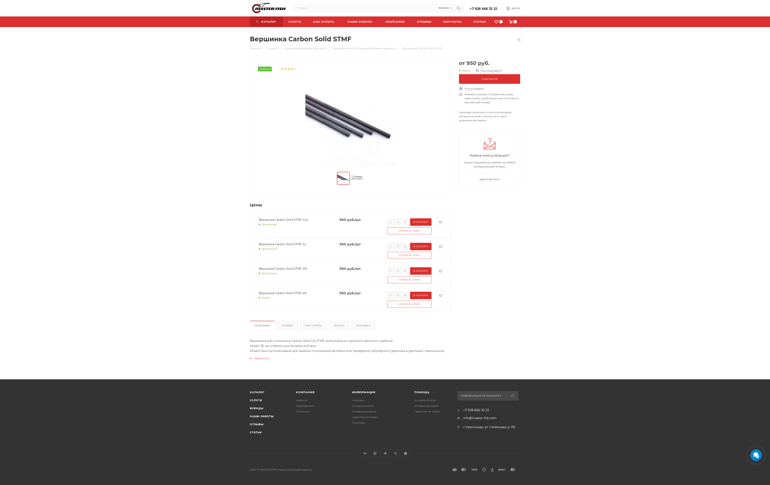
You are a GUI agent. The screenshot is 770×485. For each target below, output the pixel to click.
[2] (285, 69)
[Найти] (458, 8)
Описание (262, 325)
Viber (395, 453)
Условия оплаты (363, 405)
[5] (295, 69)
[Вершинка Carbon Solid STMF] (350, 122)
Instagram (375, 453)
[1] (282, 69)
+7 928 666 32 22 (483, 9)
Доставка (363, 325)
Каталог (257, 392)
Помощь (421, 392)
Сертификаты (305, 405)
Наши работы (262, 416)
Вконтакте (364, 453)
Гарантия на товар (364, 417)
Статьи (256, 432)
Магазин (358, 400)
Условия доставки (364, 411)
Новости (301, 400)
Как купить (313, 325)
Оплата (339, 325)
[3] (288, 69)
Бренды (256, 408)
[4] (292, 69)
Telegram (385, 453)
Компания (305, 392)
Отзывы (287, 325)
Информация (364, 392)
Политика (302, 411)
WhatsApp (405, 453)
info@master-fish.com (479, 418)
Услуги (256, 400)
